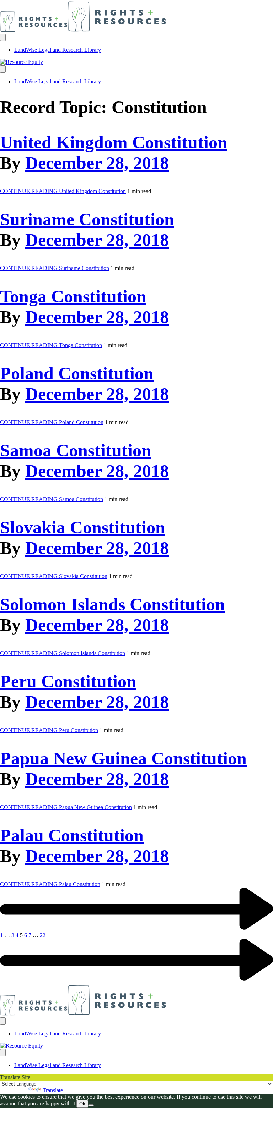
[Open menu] (3, 37)
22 (43, 935)
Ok (82, 1103)
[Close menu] (3, 69)
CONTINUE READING (63, 191)
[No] (91, 1105)
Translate (53, 1090)
